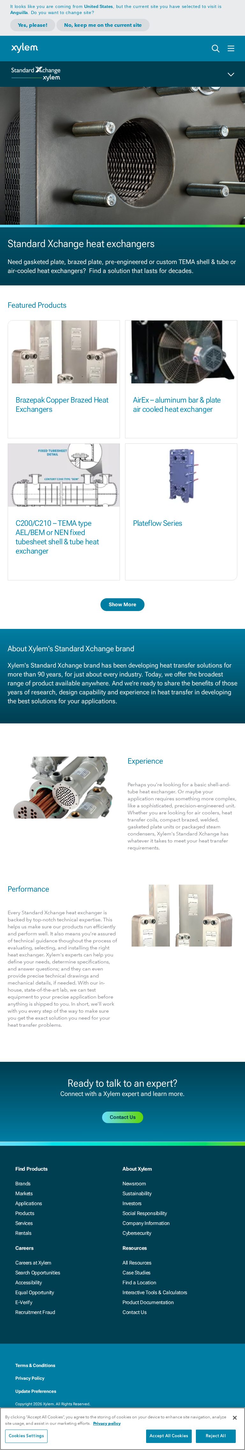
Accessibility (28, 1283)
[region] (122, 1429)
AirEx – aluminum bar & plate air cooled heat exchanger (177, 405)
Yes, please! (33, 25)
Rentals (23, 1233)
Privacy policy (107, 1423)
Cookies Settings (26, 1436)
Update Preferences (35, 1391)
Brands (23, 1184)
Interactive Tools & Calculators (154, 1292)
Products (24, 1213)
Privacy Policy (29, 1378)
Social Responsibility (144, 1213)
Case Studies (136, 1273)
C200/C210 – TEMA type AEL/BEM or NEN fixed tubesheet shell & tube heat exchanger (57, 537)
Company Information (146, 1223)
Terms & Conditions (35, 1365)
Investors (132, 1203)
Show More (122, 604)
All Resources (137, 1263)
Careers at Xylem (33, 1263)
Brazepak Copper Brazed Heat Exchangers (62, 405)
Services (24, 1223)
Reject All (216, 1436)
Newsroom (134, 1184)
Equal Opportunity (34, 1292)
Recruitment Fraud (35, 1312)
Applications (28, 1203)
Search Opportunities (37, 1273)
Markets (24, 1193)
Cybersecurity (136, 1233)
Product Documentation (148, 1302)
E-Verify (23, 1302)
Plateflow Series (157, 523)
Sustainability (137, 1193)
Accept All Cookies (169, 1436)
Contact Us (134, 1312)
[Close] (235, 1418)
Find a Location (139, 1283)
